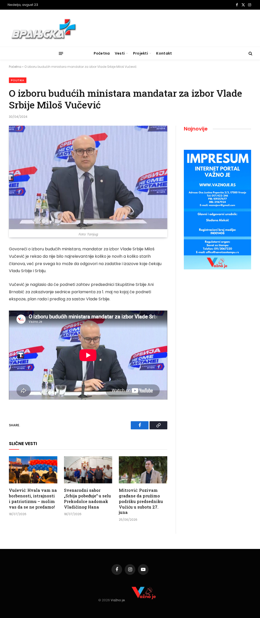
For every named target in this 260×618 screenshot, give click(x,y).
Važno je (118, 600)
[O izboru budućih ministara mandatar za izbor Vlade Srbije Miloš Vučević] (88, 177)
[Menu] (61, 53)
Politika (17, 80)
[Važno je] (45, 28)
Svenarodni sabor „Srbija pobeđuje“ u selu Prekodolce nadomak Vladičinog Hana (87, 498)
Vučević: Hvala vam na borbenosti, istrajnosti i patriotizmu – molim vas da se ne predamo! (33, 498)
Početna (102, 53)
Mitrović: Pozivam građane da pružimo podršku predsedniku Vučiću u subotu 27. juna (141, 501)
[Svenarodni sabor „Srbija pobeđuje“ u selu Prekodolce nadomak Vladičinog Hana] (88, 469)
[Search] (250, 53)
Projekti (140, 53)
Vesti (120, 53)
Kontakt (164, 53)
